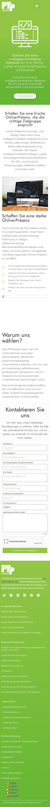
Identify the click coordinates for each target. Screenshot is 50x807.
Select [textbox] (7, 507)
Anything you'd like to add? (14, 512)
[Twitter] (4, 595)
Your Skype (7, 472)
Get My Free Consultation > (25, 550)
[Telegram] (11, 595)
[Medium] (38, 595)
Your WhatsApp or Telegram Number (18, 463)
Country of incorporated (13, 494)
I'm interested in (9, 503)
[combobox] (25, 507)
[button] (36, 5)
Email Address (9, 453)
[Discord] (24, 595)
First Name (8, 444)
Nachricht (9, 701)
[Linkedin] (18, 595)
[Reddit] (31, 595)
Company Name (10, 484)
